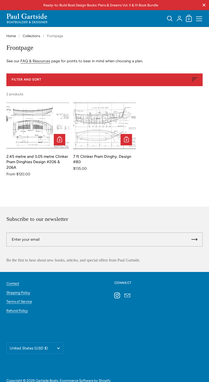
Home (11, 36)
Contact (12, 283)
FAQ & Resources (35, 61)
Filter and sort (26, 79)
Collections (31, 36)
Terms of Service (19, 301)
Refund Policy (17, 311)
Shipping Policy (18, 293)
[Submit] (194, 240)
